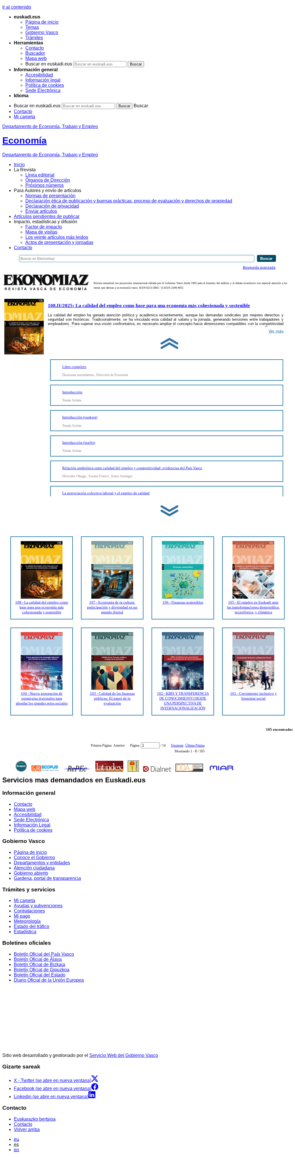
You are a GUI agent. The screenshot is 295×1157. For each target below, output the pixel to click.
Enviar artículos (41, 211)
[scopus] (21, 771)
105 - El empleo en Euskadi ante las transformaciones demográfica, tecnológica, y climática (253, 607)
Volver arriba (27, 1129)
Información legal (42, 80)
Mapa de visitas (41, 232)
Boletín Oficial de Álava (38, 959)
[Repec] (77, 771)
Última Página (195, 745)
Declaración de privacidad (52, 206)
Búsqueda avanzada (259, 268)
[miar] (221, 771)
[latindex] (109, 771)
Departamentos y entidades (42, 862)
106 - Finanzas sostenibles (182, 602)
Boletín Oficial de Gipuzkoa (41, 969)
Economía (24, 140)
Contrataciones (29, 910)
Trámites (34, 37)
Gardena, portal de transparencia (47, 878)
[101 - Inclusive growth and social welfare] (253, 688)
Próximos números (44, 185)
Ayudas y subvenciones (38, 905)
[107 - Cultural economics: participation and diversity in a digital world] (112, 597)
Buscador (35, 53)
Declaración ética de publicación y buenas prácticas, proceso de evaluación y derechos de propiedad (128, 200)
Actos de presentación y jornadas (59, 242)
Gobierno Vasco (41, 32)
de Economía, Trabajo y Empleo (50, 154)
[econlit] (133, 771)
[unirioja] (157, 771)
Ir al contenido (16, 7)
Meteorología (27, 921)
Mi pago (22, 916)
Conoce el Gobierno (34, 857)
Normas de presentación (50, 195)
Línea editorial (39, 174)
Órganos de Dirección (47, 180)
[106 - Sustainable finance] (183, 597)
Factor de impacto (43, 226)
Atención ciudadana (34, 867)
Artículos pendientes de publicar (47, 216)
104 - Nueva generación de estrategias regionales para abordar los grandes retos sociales (42, 698)
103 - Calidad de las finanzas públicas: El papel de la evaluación (112, 698)
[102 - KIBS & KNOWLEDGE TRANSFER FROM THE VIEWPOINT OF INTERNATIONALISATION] (183, 688)
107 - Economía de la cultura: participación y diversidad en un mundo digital (112, 607)
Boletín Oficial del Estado (39, 974)
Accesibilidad (39, 74)
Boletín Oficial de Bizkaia (39, 964)
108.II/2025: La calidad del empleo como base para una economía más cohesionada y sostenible (149, 305)
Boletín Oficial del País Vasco (44, 954)
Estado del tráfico (31, 926)
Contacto (34, 48)
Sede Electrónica (42, 90)
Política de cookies (44, 85)
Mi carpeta (24, 116)
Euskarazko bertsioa (35, 1119)
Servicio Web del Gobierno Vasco (123, 1055)
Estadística (25, 931)
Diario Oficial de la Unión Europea (49, 980)
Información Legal (32, 824)
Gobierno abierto (31, 873)
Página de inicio (41, 22)
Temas (32, 27)
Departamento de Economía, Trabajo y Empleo (50, 126)
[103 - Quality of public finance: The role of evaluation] (112, 688)
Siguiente (177, 745)
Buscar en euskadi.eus (48, 63)
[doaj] (189, 771)
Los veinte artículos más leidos (56, 237)
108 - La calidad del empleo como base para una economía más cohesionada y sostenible (41, 607)
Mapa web (36, 58)
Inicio (19, 164)
